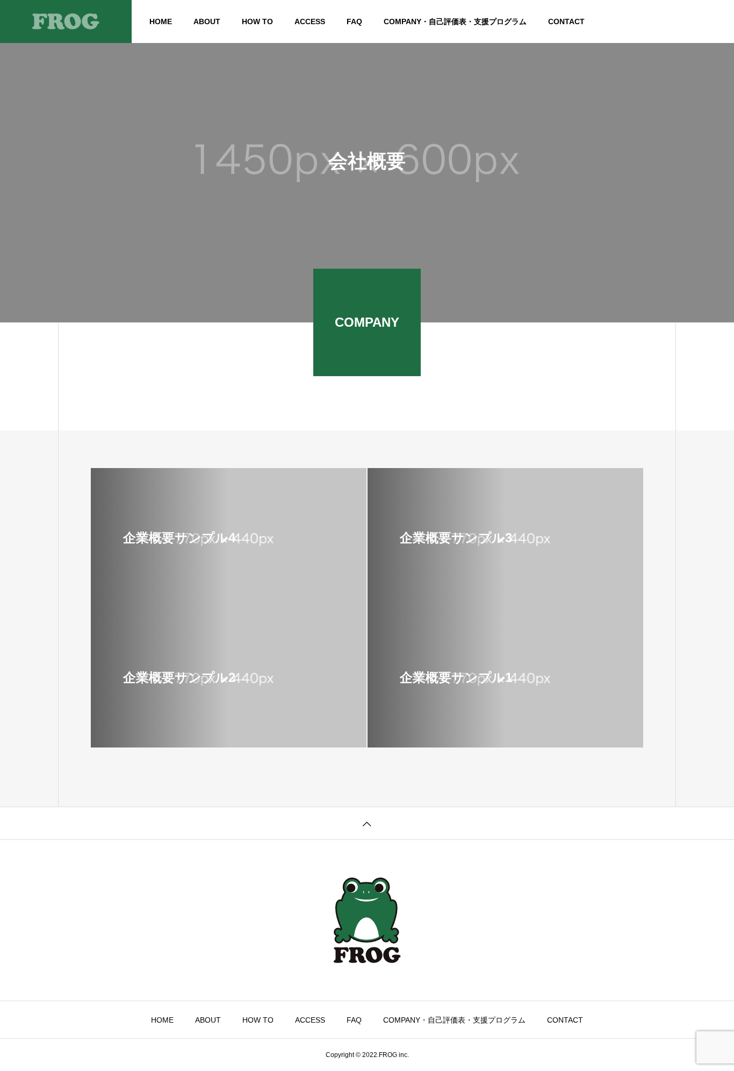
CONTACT (566, 21)
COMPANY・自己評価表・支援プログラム (455, 21)
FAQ (354, 21)
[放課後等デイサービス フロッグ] (66, 21)
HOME (160, 21)
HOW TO (257, 21)
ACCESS (309, 21)
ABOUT (206, 21)
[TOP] (367, 823)
